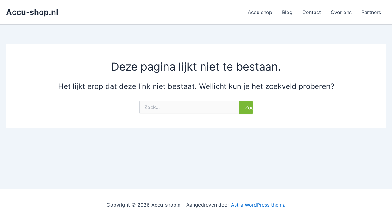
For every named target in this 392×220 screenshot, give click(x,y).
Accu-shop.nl (32, 12)
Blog (287, 12)
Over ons (341, 12)
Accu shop (260, 12)
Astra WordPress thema (258, 205)
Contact (311, 12)
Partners (371, 12)
